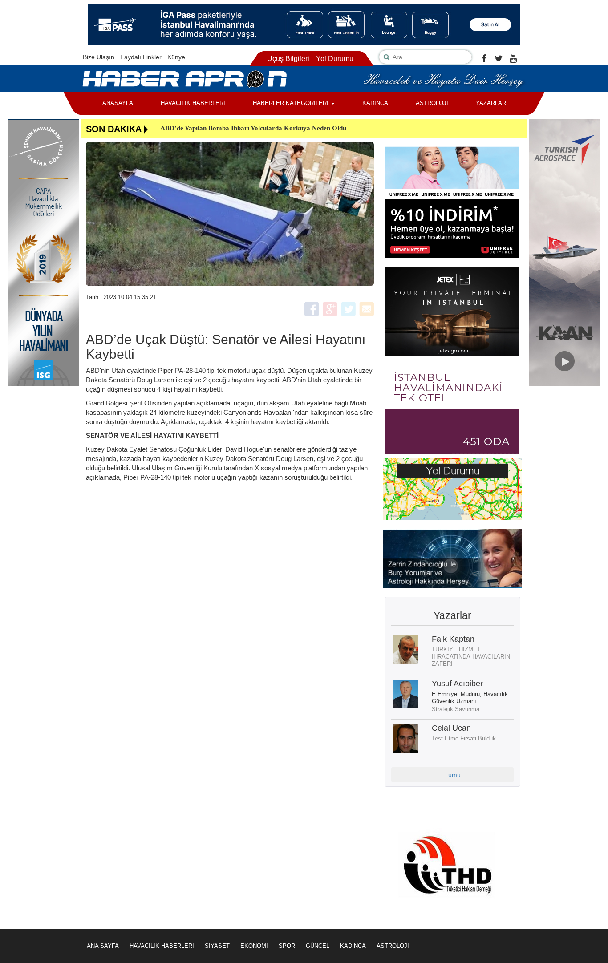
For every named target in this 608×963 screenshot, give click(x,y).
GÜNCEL (317, 946)
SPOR (287, 946)
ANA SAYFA (103, 946)
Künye (176, 57)
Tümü (452, 774)
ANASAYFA (117, 103)
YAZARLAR (491, 103)
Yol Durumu (334, 58)
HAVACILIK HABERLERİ (193, 103)
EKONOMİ (254, 946)
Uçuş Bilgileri (288, 58)
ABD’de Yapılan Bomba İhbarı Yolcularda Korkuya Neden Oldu (253, 128)
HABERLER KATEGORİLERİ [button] (291, 103)
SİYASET (217, 946)
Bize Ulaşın (98, 57)
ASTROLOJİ (432, 103)
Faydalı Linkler (141, 57)
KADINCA (375, 103)
